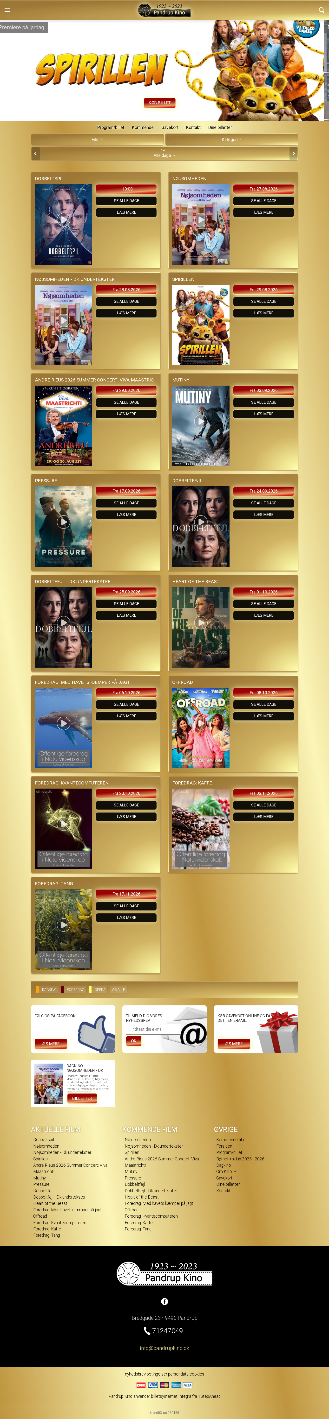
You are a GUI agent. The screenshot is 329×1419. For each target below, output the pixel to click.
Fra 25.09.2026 (126, 592)
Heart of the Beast (50, 1203)
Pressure (41, 1184)
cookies (197, 1374)
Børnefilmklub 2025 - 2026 (240, 1159)
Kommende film (230, 1139)
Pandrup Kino (81, 7)
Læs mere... (50, 1043)
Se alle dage (126, 200)
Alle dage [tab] (163, 153)
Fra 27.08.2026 (264, 189)
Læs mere (126, 212)
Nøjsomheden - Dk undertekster (62, 1152)
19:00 (127, 189)
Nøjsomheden (46, 1146)
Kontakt (193, 127)
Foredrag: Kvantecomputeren (59, 1222)
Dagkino (223, 1165)
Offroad (40, 1216)
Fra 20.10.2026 (126, 793)
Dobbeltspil (43, 1139)
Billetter (82, 1098)
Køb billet (165, 102)
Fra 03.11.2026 (264, 793)
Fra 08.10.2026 (264, 692)
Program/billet (110, 127)
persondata (178, 1374)
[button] (12, 106)
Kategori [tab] (230, 139)
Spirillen (40, 1159)
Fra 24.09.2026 (264, 491)
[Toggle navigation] (321, 10)
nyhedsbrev (135, 1374)
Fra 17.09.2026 (126, 491)
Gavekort (169, 127)
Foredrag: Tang (46, 1235)
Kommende (143, 127)
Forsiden (224, 1146)
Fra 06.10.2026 (126, 692)
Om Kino (224, 1171)
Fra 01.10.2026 (264, 592)
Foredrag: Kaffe (47, 1229)
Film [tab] (95, 139)
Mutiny (39, 1178)
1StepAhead (209, 1396)
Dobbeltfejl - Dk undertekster (59, 1197)
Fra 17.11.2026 (126, 894)
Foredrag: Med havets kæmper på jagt (67, 1209)
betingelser (157, 1374)
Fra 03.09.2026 (264, 390)
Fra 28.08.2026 (126, 289)
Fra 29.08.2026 (264, 289)
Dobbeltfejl (43, 1190)
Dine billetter (220, 127)
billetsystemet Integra (171, 1396)
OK (134, 1040)
